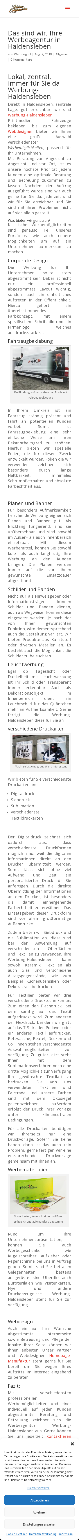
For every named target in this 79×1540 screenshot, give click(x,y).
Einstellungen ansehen (39, 1524)
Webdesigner (20, 131)
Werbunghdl (22, 54)
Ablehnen (40, 1512)
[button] (72, 1444)
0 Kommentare (21, 59)
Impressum (66, 1534)
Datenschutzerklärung (42, 1534)
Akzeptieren (40, 1500)
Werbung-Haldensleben (30, 115)
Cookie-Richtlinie (16, 1534)
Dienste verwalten (38, 1488)
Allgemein (62, 54)
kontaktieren (59, 1436)
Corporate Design (28, 260)
